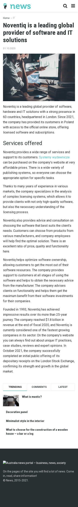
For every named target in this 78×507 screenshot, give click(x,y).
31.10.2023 (9, 48)
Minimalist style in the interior (25, 421)
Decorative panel (17, 412)
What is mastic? (32, 397)
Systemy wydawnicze (54, 157)
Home (6, 18)
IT (14, 18)
